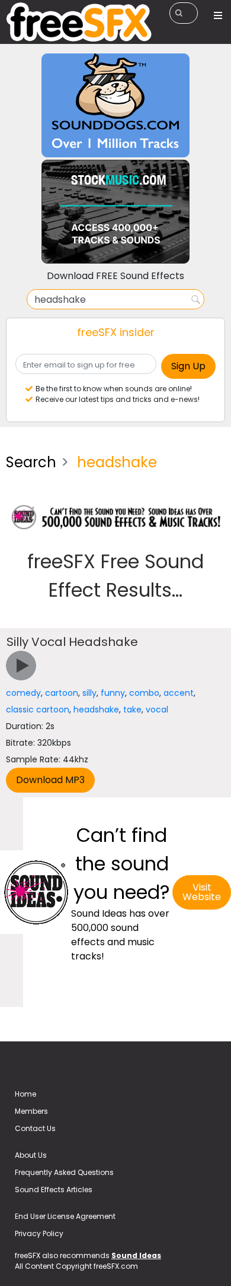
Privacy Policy (39, 1233)
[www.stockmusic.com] (115, 211)
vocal (157, 709)
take (132, 709)
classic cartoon (37, 709)
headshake (96, 709)
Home (25, 1094)
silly (89, 693)
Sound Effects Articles (53, 1189)
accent (178, 693)
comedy (23, 693)
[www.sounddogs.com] (115, 105)
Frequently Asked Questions (64, 1172)
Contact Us (35, 1128)
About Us (31, 1155)
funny (113, 693)
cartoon (61, 693)
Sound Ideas (136, 1255)
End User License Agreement (65, 1216)
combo (144, 693)
